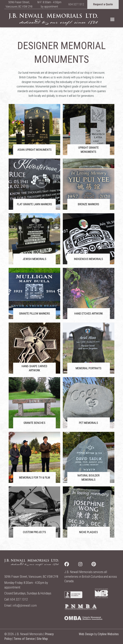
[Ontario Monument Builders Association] (83, 619)
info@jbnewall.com (24, 605)
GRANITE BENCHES (34, 422)
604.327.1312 (76, 4)
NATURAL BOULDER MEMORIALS (88, 477)
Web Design (86, 634)
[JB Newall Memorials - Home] (53, 19)
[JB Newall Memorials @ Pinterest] (98, 564)
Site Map (42, 639)
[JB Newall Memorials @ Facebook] (71, 564)
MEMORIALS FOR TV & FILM (34, 477)
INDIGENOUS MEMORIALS (88, 259)
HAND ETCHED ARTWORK (88, 313)
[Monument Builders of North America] (101, 597)
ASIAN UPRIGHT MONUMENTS (34, 149)
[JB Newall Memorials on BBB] (73, 597)
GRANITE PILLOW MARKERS (34, 313)
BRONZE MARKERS (88, 204)
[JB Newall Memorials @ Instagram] (85, 564)
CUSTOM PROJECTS (34, 532)
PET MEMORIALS (88, 422)
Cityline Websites (108, 634)
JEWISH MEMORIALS (34, 259)
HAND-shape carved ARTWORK (34, 368)
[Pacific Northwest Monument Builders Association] (80, 609)
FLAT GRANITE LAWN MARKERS (34, 204)
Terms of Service (24, 639)
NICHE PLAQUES (88, 532)
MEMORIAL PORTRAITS (88, 368)
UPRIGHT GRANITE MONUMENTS (88, 149)
